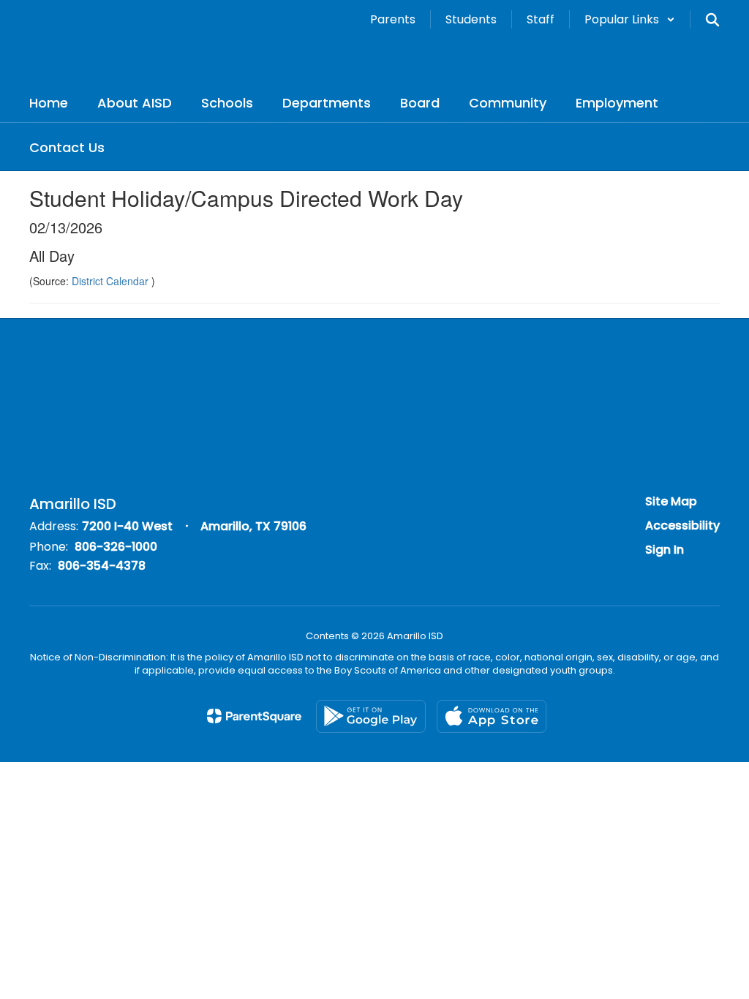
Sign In (664, 549)
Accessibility (682, 525)
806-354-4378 (102, 565)
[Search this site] (712, 19)
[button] (629, 19)
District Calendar (111, 281)
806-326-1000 (116, 546)
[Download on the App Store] (491, 716)
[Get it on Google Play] (371, 716)
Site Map (671, 501)
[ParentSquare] (254, 716)
